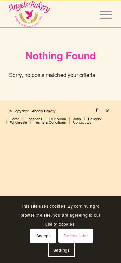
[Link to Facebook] (97, 110)
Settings (61, 250)
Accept (43, 235)
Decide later (76, 235)
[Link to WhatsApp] (107, 110)
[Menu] (102, 13)
